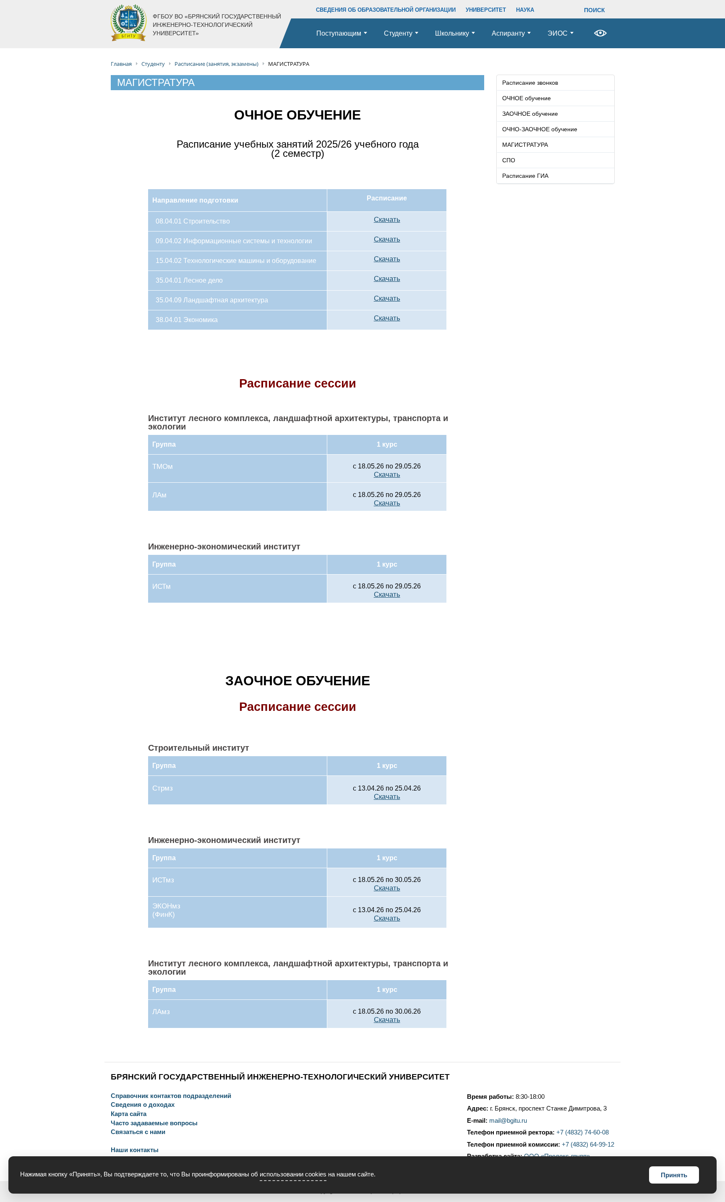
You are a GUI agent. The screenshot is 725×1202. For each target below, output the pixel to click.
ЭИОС (558, 33)
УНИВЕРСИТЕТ (486, 10)
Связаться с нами (138, 1132)
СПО (508, 160)
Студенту (398, 33)
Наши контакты (135, 1150)
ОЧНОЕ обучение (526, 98)
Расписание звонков (530, 82)
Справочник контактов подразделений (171, 1096)
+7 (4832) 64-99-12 (588, 1144)
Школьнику (452, 33)
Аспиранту (508, 33)
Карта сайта (128, 1114)
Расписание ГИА (525, 175)
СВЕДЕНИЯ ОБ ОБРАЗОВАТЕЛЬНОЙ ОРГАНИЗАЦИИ (386, 10)
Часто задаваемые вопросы (154, 1123)
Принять (674, 1175)
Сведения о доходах (143, 1105)
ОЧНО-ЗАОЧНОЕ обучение (539, 129)
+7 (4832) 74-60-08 (582, 1132)
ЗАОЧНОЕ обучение (530, 113)
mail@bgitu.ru (508, 1120)
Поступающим (338, 33)
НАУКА (525, 10)
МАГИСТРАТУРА (525, 144)
